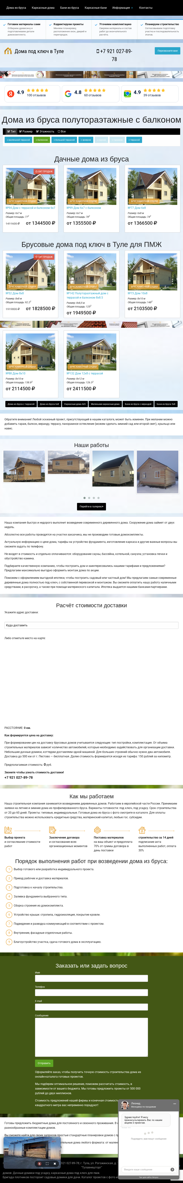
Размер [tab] (27, 131)
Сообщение (41, 1015)
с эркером (86, 140)
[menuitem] (16, 7)
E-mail (38, 1001)
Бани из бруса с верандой (138, 404)
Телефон (40, 986)
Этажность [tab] (46, 131)
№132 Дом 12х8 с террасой (85, 373)
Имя (37, 972)
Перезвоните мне (168, 50)
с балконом (42, 140)
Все (63, 131)
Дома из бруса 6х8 (49, 404)
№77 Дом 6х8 (137, 208)
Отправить (44, 1063)
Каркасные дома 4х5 (75, 404)
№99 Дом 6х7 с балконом (84, 208)
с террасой (134, 140)
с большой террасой (64, 140)
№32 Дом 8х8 (15, 293)
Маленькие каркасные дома (105, 404)
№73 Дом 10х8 (137, 293)
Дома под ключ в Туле (38, 51)
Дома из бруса (16, 7)
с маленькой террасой (18, 140)
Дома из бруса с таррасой (21, 404)
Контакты (145, 7)
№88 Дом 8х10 (15, 373)
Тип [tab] (13, 131)
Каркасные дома (43, 7)
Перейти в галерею (91, 506)
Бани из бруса (69, 7)
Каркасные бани (96, 7)
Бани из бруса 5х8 (166, 404)
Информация (121, 7)
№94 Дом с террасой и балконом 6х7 (30, 208)
